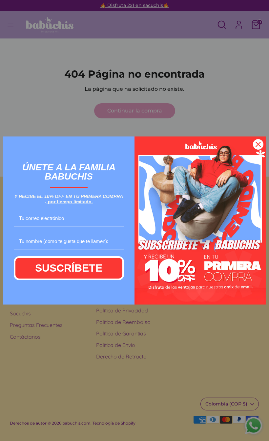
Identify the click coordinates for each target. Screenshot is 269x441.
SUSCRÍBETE (68, 268)
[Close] (258, 144)
